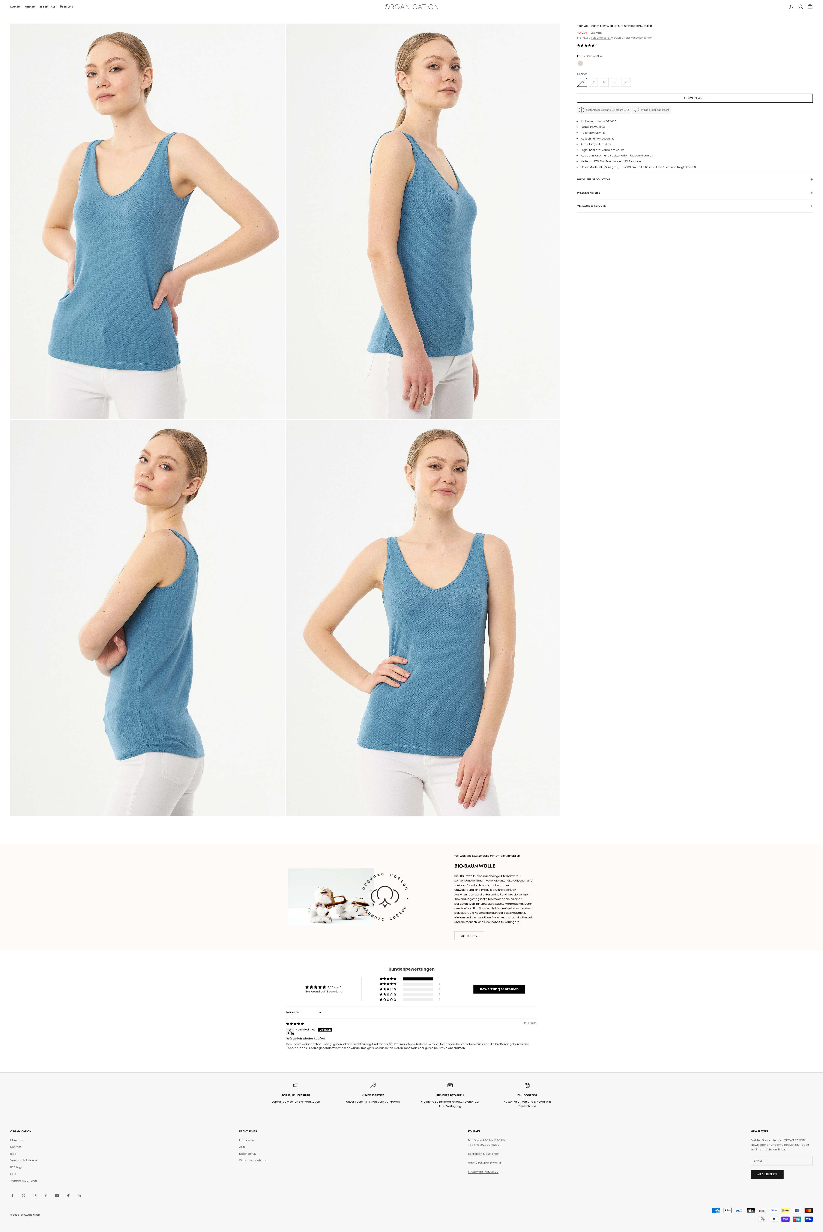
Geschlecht (425, 618)
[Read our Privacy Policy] (509, 651)
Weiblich (431, 625)
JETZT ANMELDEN (465, 667)
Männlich (431, 633)
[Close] (513, 552)
